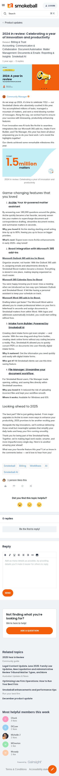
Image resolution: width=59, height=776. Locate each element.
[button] (3, 6)
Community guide (10, 661)
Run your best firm (11, 693)
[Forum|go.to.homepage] (22, 5)
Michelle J (15, 735)
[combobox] (29, 14)
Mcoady (14, 751)
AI (46, 466)
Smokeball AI (11, 472)
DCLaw (14, 726)
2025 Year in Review (13, 657)
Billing (22, 466)
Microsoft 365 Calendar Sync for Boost (22, 279)
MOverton (15, 743)
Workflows (35, 466)
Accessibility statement (41, 769)
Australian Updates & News (15, 676)
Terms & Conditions (16, 769)
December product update (17, 698)
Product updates (13, 22)
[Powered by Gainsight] (29, 763)
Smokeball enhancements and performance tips (29, 689)
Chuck (14, 718)
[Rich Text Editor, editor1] (29, 573)
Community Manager (17, 96)
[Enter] (5, 14)
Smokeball (9, 466)
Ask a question (29, 630)
